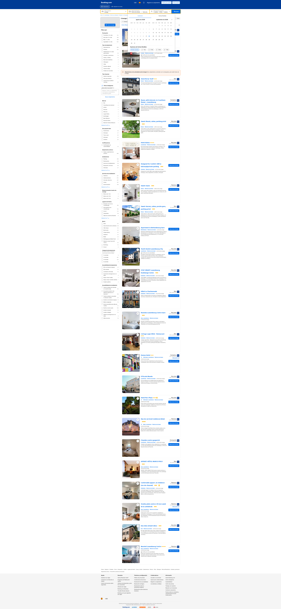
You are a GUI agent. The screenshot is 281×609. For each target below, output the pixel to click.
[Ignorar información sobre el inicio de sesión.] (159, 293)
